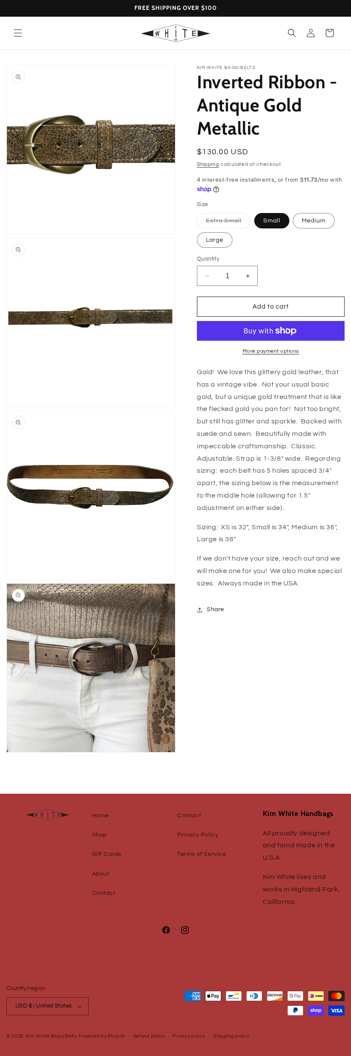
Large (214, 240)
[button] (18, 33)
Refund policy (149, 1036)
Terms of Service (201, 854)
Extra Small (228, 222)
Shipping (208, 164)
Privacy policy (189, 1036)
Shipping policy (231, 1036)
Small (271, 221)
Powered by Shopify (101, 1036)
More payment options (271, 351)
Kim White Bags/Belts (51, 1036)
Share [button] (215, 609)
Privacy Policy (197, 835)
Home (100, 816)
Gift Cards (107, 854)
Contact (104, 893)
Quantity (208, 259)
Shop (99, 835)
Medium (314, 221)
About (101, 874)
